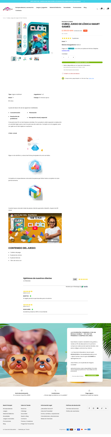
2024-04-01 (26, 306)
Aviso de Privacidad (46, 411)
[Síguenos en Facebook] (89, 408)
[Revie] (84, 287)
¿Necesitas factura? (47, 408)
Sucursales (24, 414)
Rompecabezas (7, 408)
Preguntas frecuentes (27, 424)
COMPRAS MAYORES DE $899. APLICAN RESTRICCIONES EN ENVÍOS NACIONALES (60, 1)
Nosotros (23, 408)
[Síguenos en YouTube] (98, 408)
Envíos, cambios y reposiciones (50, 414)
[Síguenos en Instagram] (93, 408)
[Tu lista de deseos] (100, 9)
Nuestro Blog (24, 416)
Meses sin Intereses (46, 419)
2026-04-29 (26, 293)
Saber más (91, 78)
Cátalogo (23, 411)
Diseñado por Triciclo (23, 429)
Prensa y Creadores (27, 421)
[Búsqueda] (97, 9)
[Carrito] (107, 9)
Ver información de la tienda (71, 70)
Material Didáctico (55, 7)
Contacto (18, 10)
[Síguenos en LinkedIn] (106, 408)
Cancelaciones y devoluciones (50, 416)
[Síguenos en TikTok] (102, 408)
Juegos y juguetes (41, 7)
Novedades (67, 7)
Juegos (5, 411)
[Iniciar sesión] (104, 9)
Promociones (77, 7)
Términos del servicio (72, 408)
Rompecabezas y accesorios (24, 7)
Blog (85, 7)
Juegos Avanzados (8, 419)
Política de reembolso (72, 411)
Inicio (4, 18)
